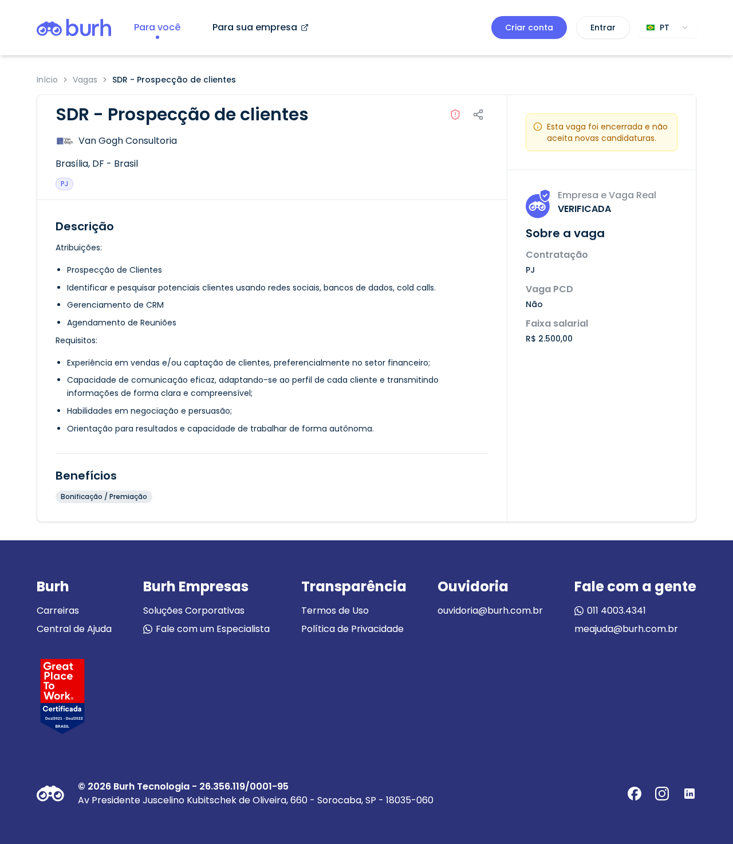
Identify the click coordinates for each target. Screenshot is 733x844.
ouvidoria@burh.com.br (490, 610)
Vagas (85, 79)
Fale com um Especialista (213, 628)
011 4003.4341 (616, 610)
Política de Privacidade (352, 628)
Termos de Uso (335, 610)
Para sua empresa (254, 27)
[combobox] (667, 27)
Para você (157, 27)
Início (47, 79)
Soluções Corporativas (194, 610)
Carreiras (58, 610)
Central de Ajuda (74, 628)
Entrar (603, 27)
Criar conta (529, 27)
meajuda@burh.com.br (626, 628)
